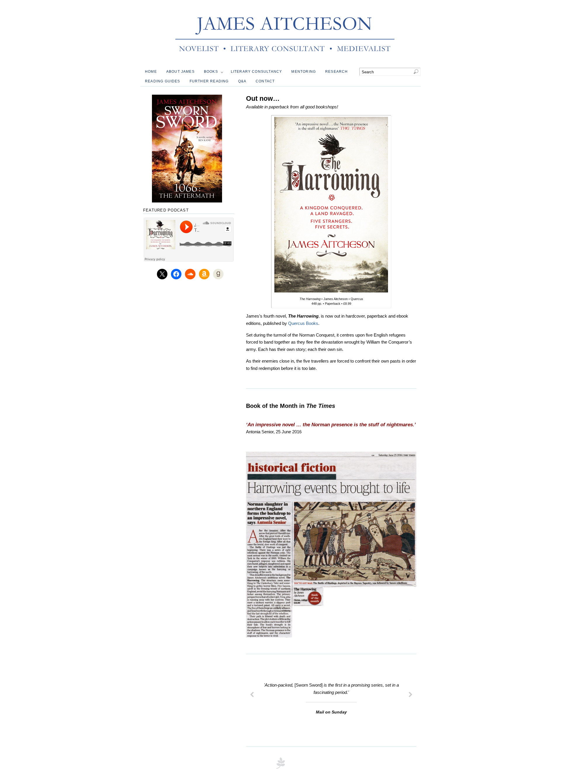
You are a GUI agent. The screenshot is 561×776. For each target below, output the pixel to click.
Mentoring (303, 72)
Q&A (242, 81)
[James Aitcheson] (285, 56)
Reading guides (162, 81)
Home (151, 72)
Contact (265, 81)
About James (180, 72)
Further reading (209, 81)
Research (336, 72)
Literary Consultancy (256, 72)
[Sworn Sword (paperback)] (187, 148)
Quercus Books (303, 323)
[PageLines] (280, 768)
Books (211, 72)
